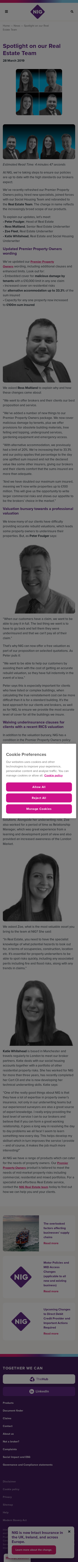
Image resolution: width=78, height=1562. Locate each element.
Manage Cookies (38, 809)
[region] (39, 781)
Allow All (39, 787)
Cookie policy (53, 775)
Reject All (39, 798)
